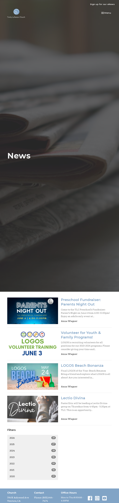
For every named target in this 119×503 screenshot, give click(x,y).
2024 (32, 450)
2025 (32, 444)
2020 (32, 476)
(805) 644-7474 (47, 499)
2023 (32, 457)
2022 (32, 463)
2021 (32, 470)
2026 (32, 438)
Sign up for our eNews (102, 4)
